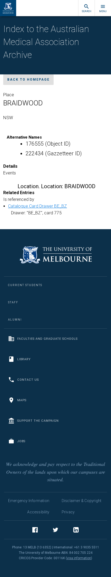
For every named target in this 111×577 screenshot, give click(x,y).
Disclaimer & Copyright (81, 501)
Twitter (55, 530)
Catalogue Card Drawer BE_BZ (37, 206)
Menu (103, 11)
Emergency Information (28, 501)
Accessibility (38, 512)
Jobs (21, 441)
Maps (21, 400)
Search (86, 11)
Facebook (35, 530)
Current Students (25, 285)
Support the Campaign (38, 421)
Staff (13, 302)
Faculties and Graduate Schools (47, 339)
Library (24, 359)
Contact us (28, 380)
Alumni (15, 319)
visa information (79, 558)
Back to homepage (28, 79)
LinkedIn (76, 530)
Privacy (68, 512)
